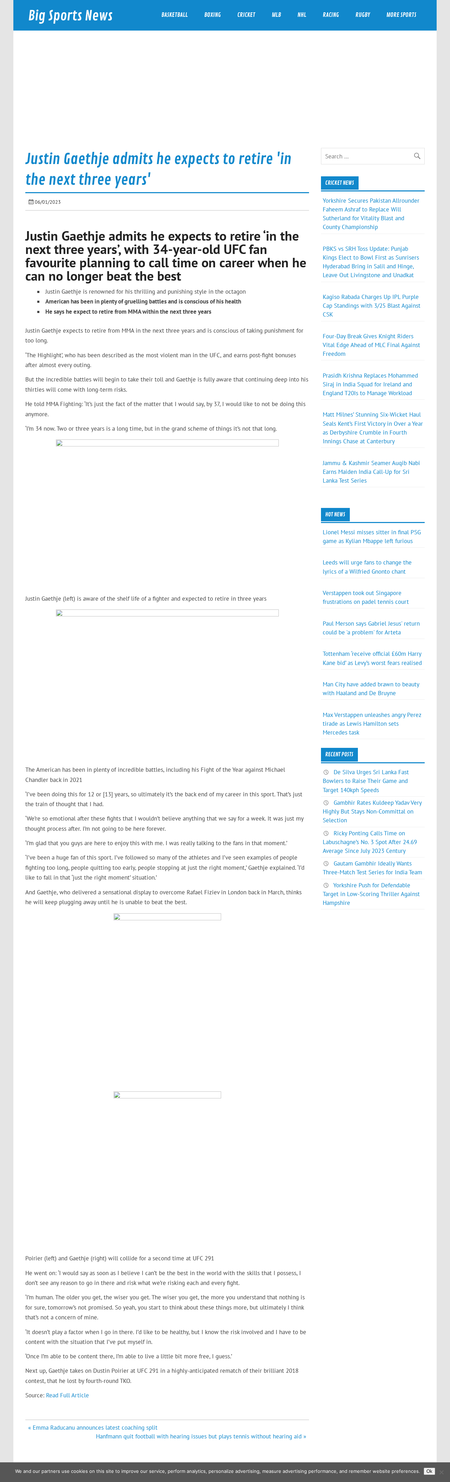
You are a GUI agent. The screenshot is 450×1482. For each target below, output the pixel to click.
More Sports (401, 15)
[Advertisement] (225, 95)
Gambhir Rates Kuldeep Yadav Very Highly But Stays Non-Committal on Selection (372, 811)
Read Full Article (67, 1395)
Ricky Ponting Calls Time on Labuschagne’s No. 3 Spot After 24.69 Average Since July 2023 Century (370, 842)
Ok (429, 1471)
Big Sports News (70, 16)
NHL (301, 15)
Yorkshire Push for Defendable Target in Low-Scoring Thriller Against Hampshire (371, 894)
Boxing (212, 15)
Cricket (246, 15)
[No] (441, 1472)
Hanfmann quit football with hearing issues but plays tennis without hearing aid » (201, 1436)
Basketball (174, 15)
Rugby (362, 15)
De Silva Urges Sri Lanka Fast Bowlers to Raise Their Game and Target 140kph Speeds (366, 781)
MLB (276, 15)
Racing (331, 15)
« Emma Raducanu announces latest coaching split (93, 1427)
